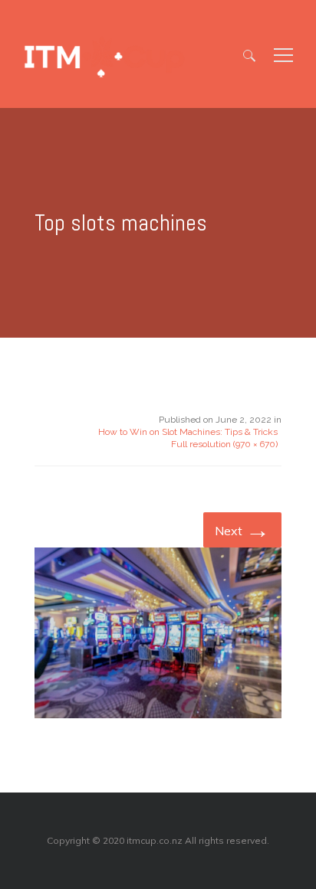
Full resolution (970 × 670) (224, 444)
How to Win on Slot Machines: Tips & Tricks (188, 432)
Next (242, 529)
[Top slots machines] (158, 635)
